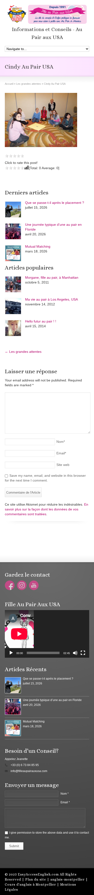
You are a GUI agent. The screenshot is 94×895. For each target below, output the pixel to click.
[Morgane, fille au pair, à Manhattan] (13, 284)
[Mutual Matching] (13, 253)
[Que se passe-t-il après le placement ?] (13, 209)
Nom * (64, 793)
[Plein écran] (83, 652)
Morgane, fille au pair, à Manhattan (51, 277)
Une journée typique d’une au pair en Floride (52, 700)
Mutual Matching (37, 246)
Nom (60, 442)
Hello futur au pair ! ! (40, 321)
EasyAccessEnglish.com (38, 874)
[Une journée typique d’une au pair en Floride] (13, 231)
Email (61, 453)
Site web (62, 465)
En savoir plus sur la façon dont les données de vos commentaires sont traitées (46, 509)
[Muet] (75, 652)
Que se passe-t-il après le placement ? (54, 203)
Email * (65, 802)
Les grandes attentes (23, 352)
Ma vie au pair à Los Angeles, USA (51, 299)
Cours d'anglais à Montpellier (30, 884)
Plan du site (35, 879)
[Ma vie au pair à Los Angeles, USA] (13, 306)
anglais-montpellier (67, 879)
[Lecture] (11, 652)
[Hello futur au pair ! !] (13, 328)
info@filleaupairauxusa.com (29, 771)
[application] (47, 633)
